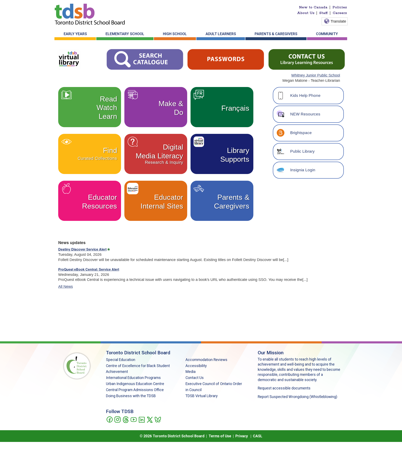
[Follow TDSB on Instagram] (117, 419)
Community (327, 34)
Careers (340, 13)
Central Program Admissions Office (135, 390)
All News (65, 286)
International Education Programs (133, 378)
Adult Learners (221, 34)
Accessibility (196, 366)
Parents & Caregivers (276, 34)
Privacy (241, 436)
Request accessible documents (284, 388)
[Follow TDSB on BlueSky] (157, 419)
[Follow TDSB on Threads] (125, 419)
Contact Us (195, 378)
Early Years (75, 34)
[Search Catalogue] (145, 59)
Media (191, 372)
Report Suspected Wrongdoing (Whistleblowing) (297, 397)
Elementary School (125, 34)
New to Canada (313, 7)
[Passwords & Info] (225, 59)
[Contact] (307, 59)
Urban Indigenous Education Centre (135, 384)
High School (175, 34)
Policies (339, 7)
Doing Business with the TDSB (131, 396)
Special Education (120, 360)
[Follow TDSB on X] (149, 419)
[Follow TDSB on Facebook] (109, 419)
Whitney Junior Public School (315, 75)
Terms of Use (220, 436)
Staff (323, 13)
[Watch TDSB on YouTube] (133, 419)
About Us (305, 13)
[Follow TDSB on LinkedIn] (141, 419)
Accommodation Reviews (206, 360)
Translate (338, 21)
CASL (257, 436)
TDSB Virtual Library (202, 396)
